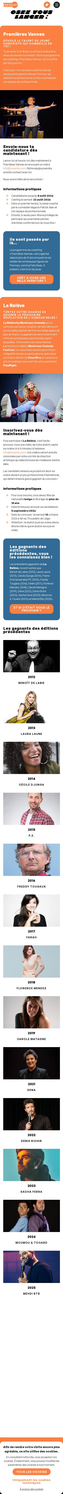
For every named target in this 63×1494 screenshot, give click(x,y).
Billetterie (47, 5)
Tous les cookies (31, 1472)
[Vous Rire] (10, 5)
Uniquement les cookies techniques (32, 1481)
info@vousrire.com (14, 168)
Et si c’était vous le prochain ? (31, 609)
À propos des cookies (31, 1489)
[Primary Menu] (56, 5)
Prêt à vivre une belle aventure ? (31, 279)
